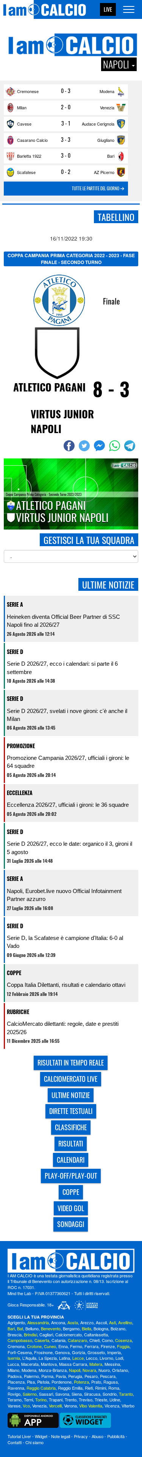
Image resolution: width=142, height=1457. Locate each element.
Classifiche (71, 1127)
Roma (113, 1388)
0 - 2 (65, 172)
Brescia (15, 1334)
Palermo (31, 1376)
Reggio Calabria (41, 1388)
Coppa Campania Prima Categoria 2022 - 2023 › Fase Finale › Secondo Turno (71, 258)
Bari (110, 156)
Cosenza (123, 1340)
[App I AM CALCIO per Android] (33, 1420)
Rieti (89, 1388)
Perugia (75, 1376)
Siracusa (92, 1394)
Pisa (31, 1382)
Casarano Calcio (32, 140)
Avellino (125, 1322)
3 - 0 (65, 155)
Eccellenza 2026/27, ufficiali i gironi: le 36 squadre (68, 805)
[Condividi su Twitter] (85, 445)
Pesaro (91, 1376)
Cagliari (46, 1334)
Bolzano (118, 1328)
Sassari (46, 1394)
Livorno (106, 1358)
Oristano (120, 1370)
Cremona (16, 1346)
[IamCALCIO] (71, 1261)
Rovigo (14, 1394)
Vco (26, 1406)
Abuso (97, 1436)
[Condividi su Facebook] (70, 445)
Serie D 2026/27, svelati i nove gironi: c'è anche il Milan (67, 715)
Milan (22, 107)
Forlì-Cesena (20, 1352)
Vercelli (55, 1406)
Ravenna (16, 1388)
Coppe (14, 973)
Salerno (30, 1394)
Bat (20, 1328)
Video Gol (71, 1208)
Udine (114, 1399)
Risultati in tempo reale (70, 1062)
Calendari (70, 1160)
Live (108, 9)
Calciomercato (68, 1334)
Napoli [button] (117, 64)
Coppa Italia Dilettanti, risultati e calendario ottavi (66, 985)
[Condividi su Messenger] (100, 445)
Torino (41, 1399)
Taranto (126, 1394)
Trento (70, 1399)
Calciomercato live (70, 1079)
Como (107, 1340)
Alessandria (38, 1322)
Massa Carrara (73, 1364)
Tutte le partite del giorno (96, 188)
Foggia (123, 1346)
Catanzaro (77, 1340)
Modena (107, 91)
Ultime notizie (70, 1095)
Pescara (107, 1376)
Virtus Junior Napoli (62, 421)
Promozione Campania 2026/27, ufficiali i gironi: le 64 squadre (68, 762)
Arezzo (87, 1322)
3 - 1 (65, 123)
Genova (62, 1352)
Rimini (100, 1388)
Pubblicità (116, 1436)
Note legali (60, 1436)
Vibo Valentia (90, 1406)
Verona (70, 1406)
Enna (63, 1346)
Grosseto (96, 1352)
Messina (112, 1364)
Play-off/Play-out (71, 1176)
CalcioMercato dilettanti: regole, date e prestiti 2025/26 (63, 1028)
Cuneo (50, 1346)
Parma (47, 1376)
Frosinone (43, 1352)
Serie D (15, 651)
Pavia (61, 1376)
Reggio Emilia (70, 1388)
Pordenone (61, 1382)
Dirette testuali (70, 1111)
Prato (96, 1382)
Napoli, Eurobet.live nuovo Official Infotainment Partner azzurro (64, 895)
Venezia (107, 107)
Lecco (91, 1358)
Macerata (30, 1364)
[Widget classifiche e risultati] (85, 1420)
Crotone (34, 1346)
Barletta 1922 (29, 156)
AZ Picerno (104, 172)
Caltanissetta (96, 1334)
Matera (95, 1364)
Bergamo (71, 1328)
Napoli (74, 1370)
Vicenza (112, 1406)
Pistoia (43, 1382)
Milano (13, 1370)
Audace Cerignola (98, 124)
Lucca (13, 1364)
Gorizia (78, 1352)
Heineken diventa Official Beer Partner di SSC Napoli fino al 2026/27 (63, 621)
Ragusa (110, 1382)
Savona (62, 1394)
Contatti (15, 1442)
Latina (64, 1358)
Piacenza (16, 1382)
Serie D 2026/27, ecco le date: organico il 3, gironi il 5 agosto (69, 847)
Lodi (119, 1358)
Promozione (21, 746)
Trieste (101, 1399)
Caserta (41, 1340)
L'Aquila (29, 1358)
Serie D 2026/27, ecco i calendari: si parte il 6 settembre (62, 667)
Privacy (81, 1436)
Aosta (72, 1322)
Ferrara (91, 1346)
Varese (14, 1406)
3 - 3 (65, 139)
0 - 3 (65, 91)
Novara (89, 1370)
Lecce (78, 1358)
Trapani (55, 1399)
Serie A (15, 604)
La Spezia (48, 1358)
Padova (15, 1376)
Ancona (58, 1322)
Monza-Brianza (53, 1370)
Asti (112, 1322)
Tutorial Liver (19, 1436)
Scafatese (26, 172)
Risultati (70, 1143)
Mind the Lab (19, 1293)
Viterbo (128, 1406)
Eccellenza (20, 793)
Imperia (114, 1352)
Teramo (15, 1399)
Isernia (14, 1358)
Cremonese (28, 91)
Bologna (101, 1328)
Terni (28, 1399)
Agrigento (16, 1322)
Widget (41, 1436)
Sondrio (110, 1394)
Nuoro (104, 1370)
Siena (77, 1394)
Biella (86, 1328)
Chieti (94, 1340)
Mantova (49, 1364)
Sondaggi (70, 1224)
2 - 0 (65, 107)
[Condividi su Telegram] (130, 445)
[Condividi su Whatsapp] (115, 445)
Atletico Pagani (49, 387)
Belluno (32, 1328)
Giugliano (105, 140)
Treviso (85, 1399)
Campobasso (20, 1340)
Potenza (81, 1382)
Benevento (51, 1328)
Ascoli (101, 1322)
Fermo (76, 1346)
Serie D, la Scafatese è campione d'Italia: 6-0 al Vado (65, 942)
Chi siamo (34, 1442)
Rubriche (18, 1012)
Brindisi (30, 1334)
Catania (58, 1340)
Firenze (108, 1346)
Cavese (24, 124)
